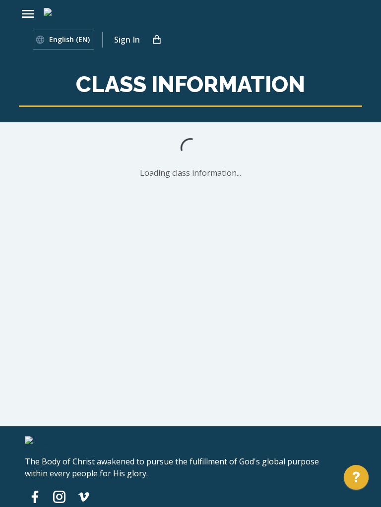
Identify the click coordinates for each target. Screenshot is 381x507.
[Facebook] (35, 497)
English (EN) (69, 39)
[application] (356, 480)
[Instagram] (59, 497)
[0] (157, 40)
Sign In (127, 39)
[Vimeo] (83, 497)
